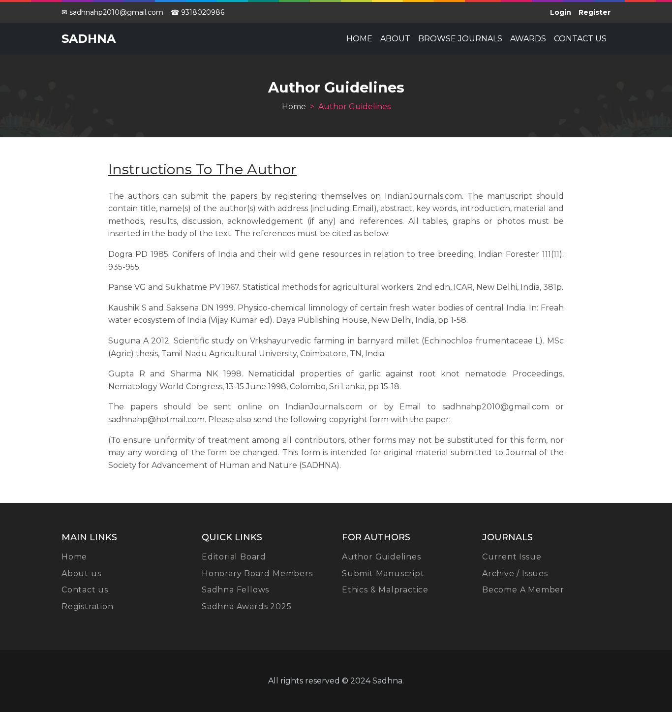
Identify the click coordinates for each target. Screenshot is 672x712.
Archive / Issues (515, 573)
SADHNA (88, 38)
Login (560, 12)
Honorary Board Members (257, 573)
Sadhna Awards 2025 (246, 606)
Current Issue (511, 556)
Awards (528, 38)
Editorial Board (234, 556)
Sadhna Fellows (235, 589)
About (395, 38)
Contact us (580, 38)
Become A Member (523, 589)
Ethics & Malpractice (385, 589)
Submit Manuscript (383, 573)
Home (359, 38)
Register (595, 12)
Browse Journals (460, 38)
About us (81, 573)
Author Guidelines (381, 556)
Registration (87, 606)
